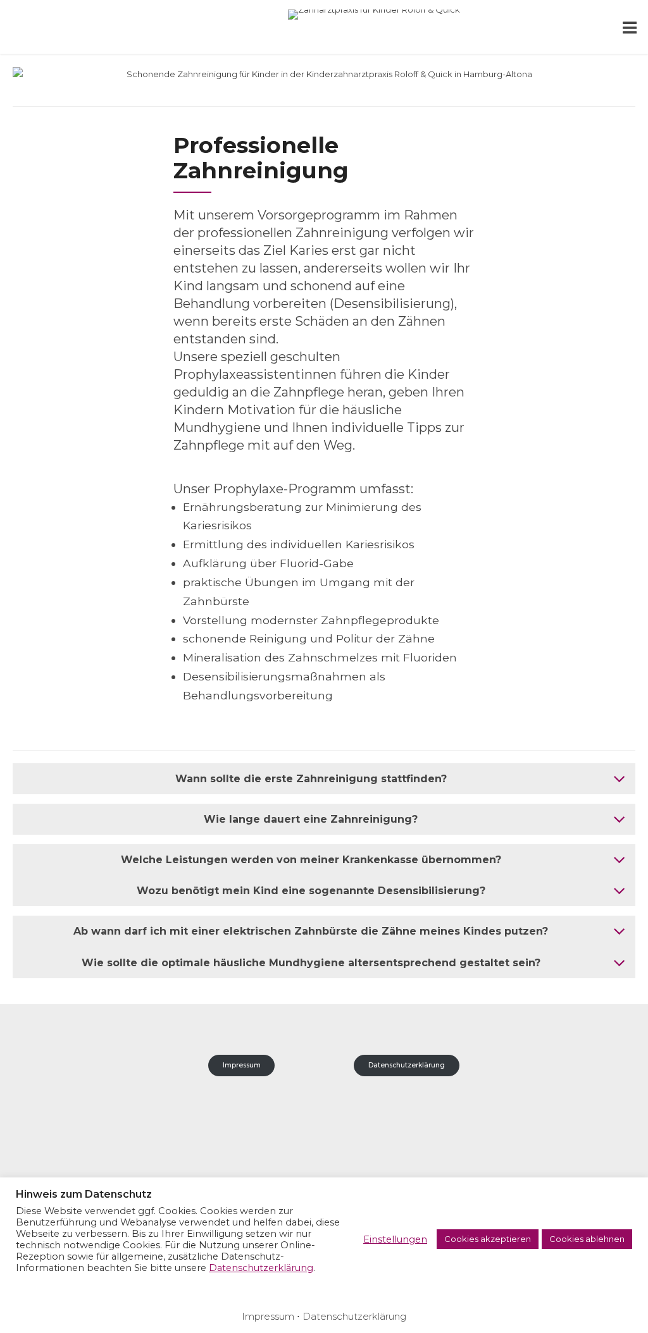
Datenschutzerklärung (406, 1065)
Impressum (242, 1065)
